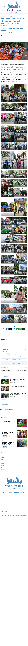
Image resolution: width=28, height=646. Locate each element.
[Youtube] (26, 345)
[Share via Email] (17, 329)
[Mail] (20, 345)
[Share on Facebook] (7, 329)
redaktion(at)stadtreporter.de (18, 515)
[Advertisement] (14, 579)
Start (2, 15)
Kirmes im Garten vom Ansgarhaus (17, 386)
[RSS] (3, 511)
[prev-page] (2, 400)
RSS (6, 511)
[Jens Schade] (2, 32)
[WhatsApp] (24, 345)
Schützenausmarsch (9, 339)
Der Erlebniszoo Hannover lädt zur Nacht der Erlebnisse (7, 423)
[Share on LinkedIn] (14, 329)
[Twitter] (22, 345)
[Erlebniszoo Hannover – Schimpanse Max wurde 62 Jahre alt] (5, 395)
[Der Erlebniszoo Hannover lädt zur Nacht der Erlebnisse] (5, 381)
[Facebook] (15, 345)
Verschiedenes (4, 30)
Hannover (17, 28)
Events (14, 28)
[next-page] (4, 400)
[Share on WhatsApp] (20, 329)
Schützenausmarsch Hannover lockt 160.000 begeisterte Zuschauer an (21, 370)
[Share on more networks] (23, 329)
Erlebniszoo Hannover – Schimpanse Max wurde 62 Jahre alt (8, 443)
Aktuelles (5, 15)
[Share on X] (10, 329)
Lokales (21, 28)
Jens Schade (5, 32)
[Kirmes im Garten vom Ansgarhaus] (5, 388)
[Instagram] (17, 345)
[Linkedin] (18, 345)
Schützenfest (17, 339)
